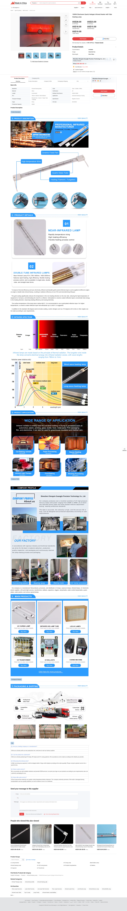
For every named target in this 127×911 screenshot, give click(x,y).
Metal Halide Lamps (94, 862)
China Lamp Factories (17, 889)
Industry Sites (73, 900)
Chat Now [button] (106, 38)
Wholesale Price (65, 900)
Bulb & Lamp (25, 10)
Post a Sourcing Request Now (51, 814)
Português (39, 902)
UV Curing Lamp (67, 862)
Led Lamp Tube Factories (43, 889)
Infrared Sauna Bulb (29, 882)
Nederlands (66, 902)
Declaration (78, 905)
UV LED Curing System (42, 865)
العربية (71, 902)
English (29, 902)
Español (33, 902)
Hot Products (27, 900)
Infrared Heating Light (42, 882)
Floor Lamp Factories (57, 889)
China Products (35, 900)
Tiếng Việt (97, 902)
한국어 (75, 902)
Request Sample (99, 42)
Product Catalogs (31, 859)
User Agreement (72, 905)
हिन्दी (83, 902)
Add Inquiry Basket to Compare (40, 61)
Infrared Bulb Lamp (106, 889)
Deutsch (60, 902)
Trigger (38, 862)
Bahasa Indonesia (104, 902)
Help (90, 7)
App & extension (98, 7)
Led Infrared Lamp (81, 889)
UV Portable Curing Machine (69, 865)
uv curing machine (15, 862)
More (12, 895)
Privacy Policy (85, 905)
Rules (115, 7)
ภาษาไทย (87, 902)
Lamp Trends (36, 892)
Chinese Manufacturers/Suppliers (46, 900)
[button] (85, 81)
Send (22, 814)
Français (44, 902)
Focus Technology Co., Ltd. (54, 905)
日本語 (79, 902)
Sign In (74, 71)
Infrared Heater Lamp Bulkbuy (49, 892)
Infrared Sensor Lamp (94, 889)
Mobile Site (95, 900)
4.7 (94, 80)
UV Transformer (40, 868)
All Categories (16, 7)
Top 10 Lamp (27, 892)
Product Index (89, 900)
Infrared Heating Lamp (16, 865)
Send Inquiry (83, 38)
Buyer (82, 7)
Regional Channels (81, 900)
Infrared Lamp (32, 10)
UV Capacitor (14, 868)
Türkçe (92, 902)
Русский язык (50, 902)
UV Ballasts (92, 865)
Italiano (56, 902)
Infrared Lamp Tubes (16, 892)
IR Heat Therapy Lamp (17, 882)
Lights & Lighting (18, 10)
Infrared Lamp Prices (69, 889)
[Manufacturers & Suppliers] (19, 3)
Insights (100, 900)
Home (12, 10)
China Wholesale (57, 900)
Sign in (114, 4)
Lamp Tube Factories (29, 889)
